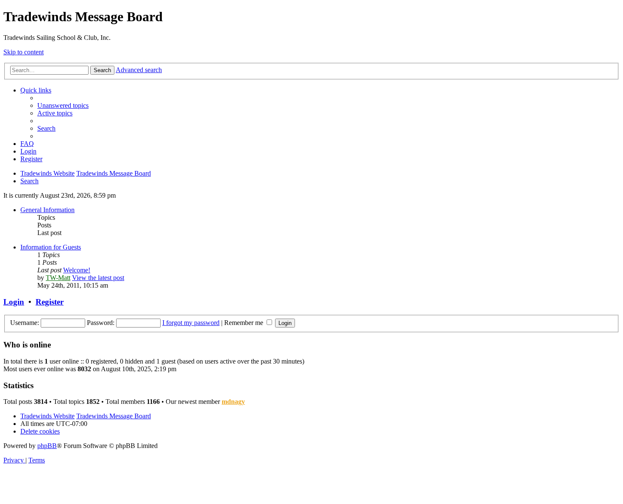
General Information (47, 209)
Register (50, 301)
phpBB (47, 445)
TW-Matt (58, 277)
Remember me (244, 322)
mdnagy (233, 401)
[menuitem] (63, 105)
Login (13, 301)
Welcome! (76, 270)
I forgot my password (191, 322)
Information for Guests (50, 247)
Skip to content (23, 52)
